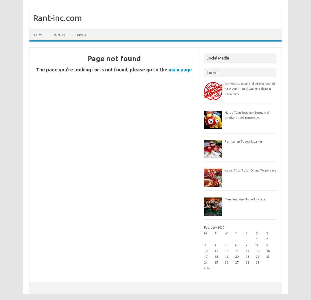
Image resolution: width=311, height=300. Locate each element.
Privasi (81, 34)
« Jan (207, 268)
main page (180, 69)
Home (38, 34)
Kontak (59, 34)
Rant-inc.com (57, 17)
